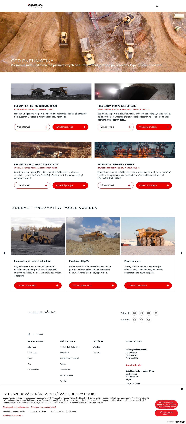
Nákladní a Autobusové (69, 358)
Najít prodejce (33, 370)
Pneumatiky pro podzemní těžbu (117, 105)
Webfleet (96, 347)
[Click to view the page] (38, 236)
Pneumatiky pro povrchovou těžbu (35, 105)
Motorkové (64, 353)
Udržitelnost (32, 353)
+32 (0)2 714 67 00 (133, 384)
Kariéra (31, 358)
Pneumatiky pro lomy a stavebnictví (36, 164)
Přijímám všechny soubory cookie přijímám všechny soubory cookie (166, 404)
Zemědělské (65, 370)
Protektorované (66, 375)
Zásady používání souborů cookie (16, 407)
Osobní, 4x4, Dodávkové (69, 347)
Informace (32, 347)
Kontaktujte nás (133, 365)
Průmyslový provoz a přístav (116, 164)
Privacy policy (32, 416)
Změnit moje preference (13, 416)
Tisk (29, 364)
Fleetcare (96, 353)
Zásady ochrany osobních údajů (43, 407)
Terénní (63, 364)
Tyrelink (63, 381)
